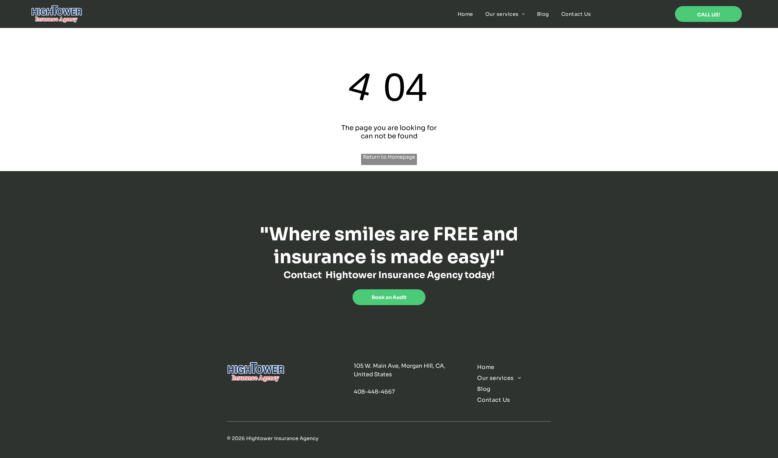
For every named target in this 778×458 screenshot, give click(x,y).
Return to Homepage (389, 157)
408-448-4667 (374, 391)
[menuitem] (465, 14)
